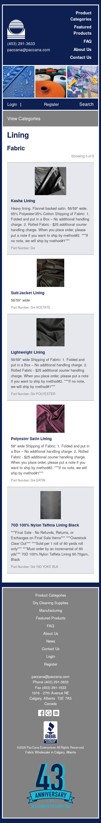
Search (86, 104)
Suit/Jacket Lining (27, 292)
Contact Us (80, 57)
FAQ (87, 41)
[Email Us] (56, 714)
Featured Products (82, 30)
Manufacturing (50, 610)
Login (12, 104)
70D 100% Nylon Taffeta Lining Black (45, 525)
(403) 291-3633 (21, 43)
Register (51, 104)
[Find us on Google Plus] (48, 714)
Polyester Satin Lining (31, 438)
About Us (82, 49)
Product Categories (80, 16)
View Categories (23, 118)
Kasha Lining (23, 200)
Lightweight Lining (28, 352)
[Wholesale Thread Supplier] (50, 82)
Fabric (16, 148)
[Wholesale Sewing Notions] (82, 82)
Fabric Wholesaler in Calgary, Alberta (50, 752)
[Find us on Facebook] (41, 714)
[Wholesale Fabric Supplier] (19, 82)
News (50, 641)
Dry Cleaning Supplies (50, 602)
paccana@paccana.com (28, 49)
